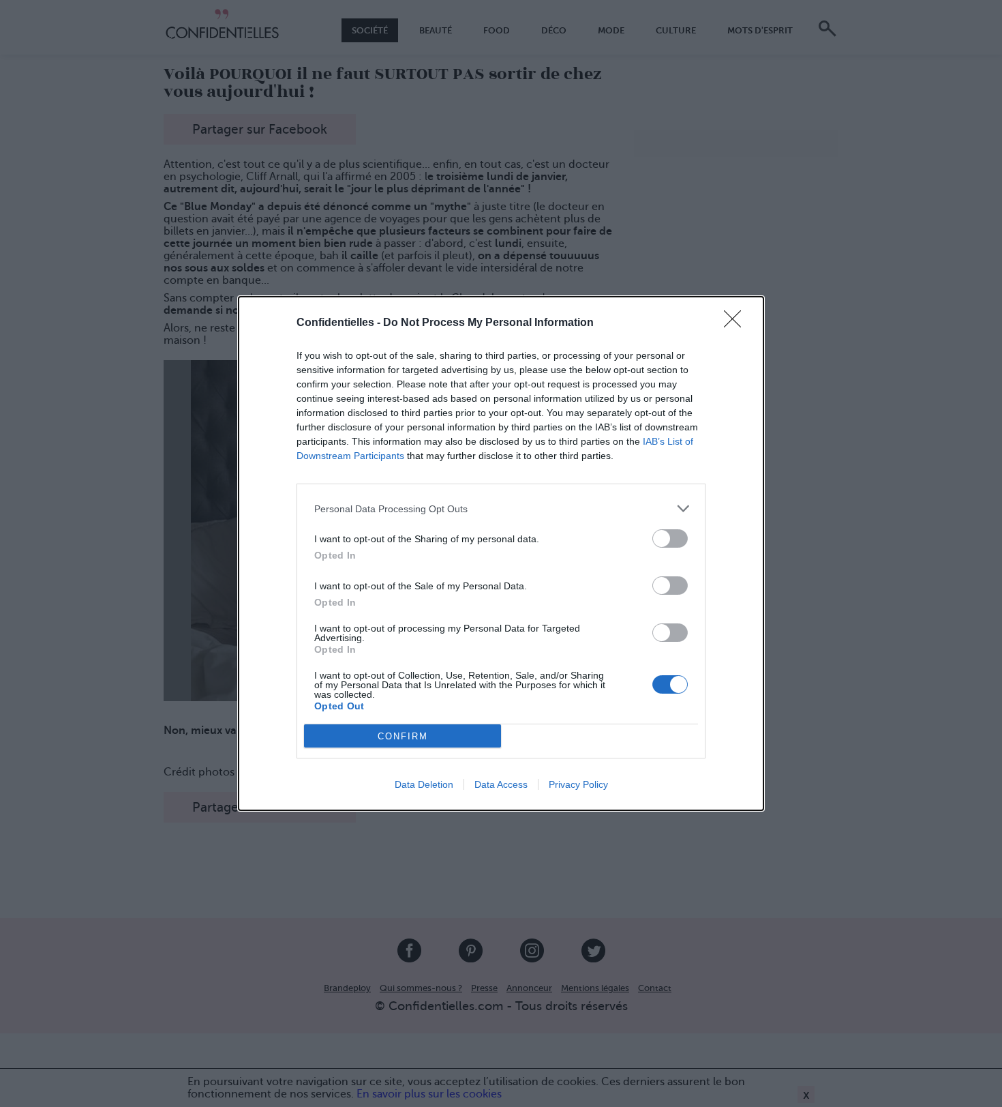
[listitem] (501, 508)
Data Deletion (424, 784)
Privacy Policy (578, 784)
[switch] (670, 538)
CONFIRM (403, 736)
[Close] (737, 323)
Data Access (501, 784)
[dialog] (501, 553)
